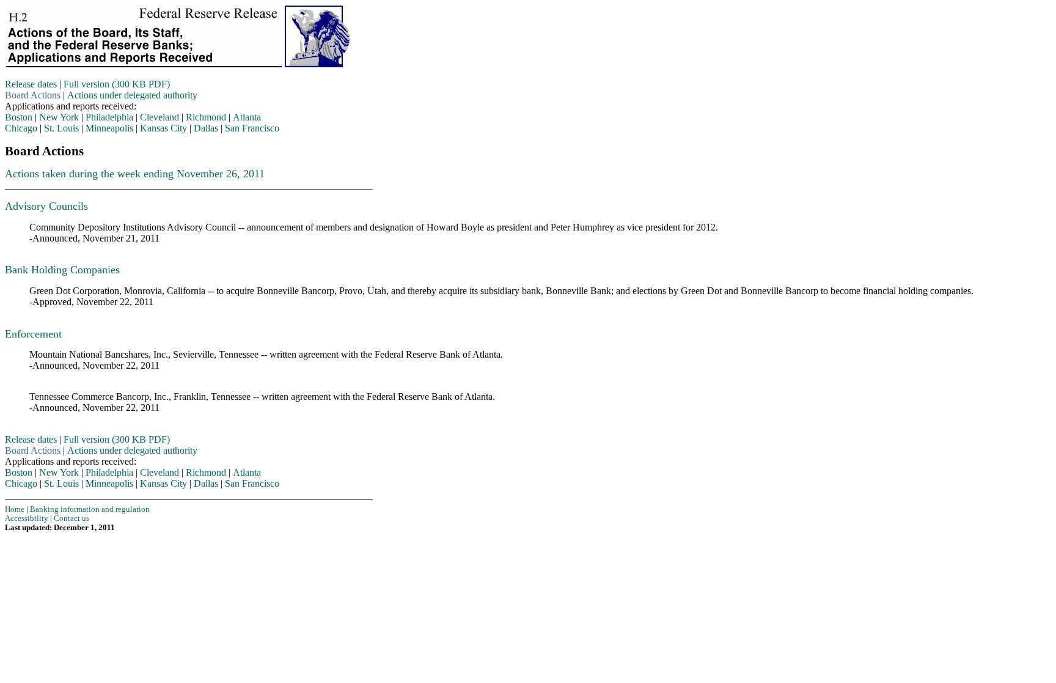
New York (59, 117)
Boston (18, 117)
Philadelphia (109, 117)
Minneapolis (109, 128)
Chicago (21, 128)
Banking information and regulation (90, 509)
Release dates (31, 84)
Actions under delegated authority (132, 95)
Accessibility (26, 518)
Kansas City (163, 128)
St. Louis (61, 128)
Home (14, 509)
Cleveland (159, 117)
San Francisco (252, 128)
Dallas (206, 128)
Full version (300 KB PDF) (117, 84)
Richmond (206, 117)
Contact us (71, 518)
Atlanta (247, 117)
